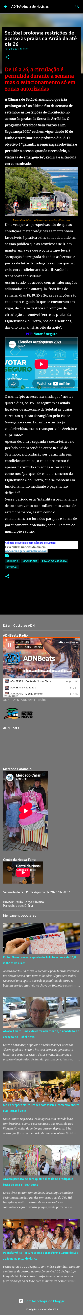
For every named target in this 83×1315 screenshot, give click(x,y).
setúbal (11, 567)
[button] (7, 57)
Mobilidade (30, 561)
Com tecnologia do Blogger (44, 1301)
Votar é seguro (45, 334)
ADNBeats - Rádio (33, 700)
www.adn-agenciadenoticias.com (26, 551)
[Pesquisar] (77, 6)
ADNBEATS (11, 700)
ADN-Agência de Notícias (30, 6)
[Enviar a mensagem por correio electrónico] (7, 557)
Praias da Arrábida (54, 561)
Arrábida (12, 561)
